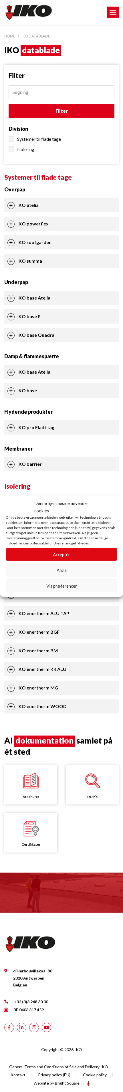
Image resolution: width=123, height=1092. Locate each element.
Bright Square (67, 1083)
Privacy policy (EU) (54, 1074)
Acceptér (61, 554)
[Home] (51, 12)
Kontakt (18, 1074)
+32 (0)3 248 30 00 (31, 1001)
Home (9, 36)
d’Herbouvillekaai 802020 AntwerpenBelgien (32, 977)
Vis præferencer (61, 585)
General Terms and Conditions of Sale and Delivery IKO (58, 1066)
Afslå (62, 570)
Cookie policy (95, 1074)
